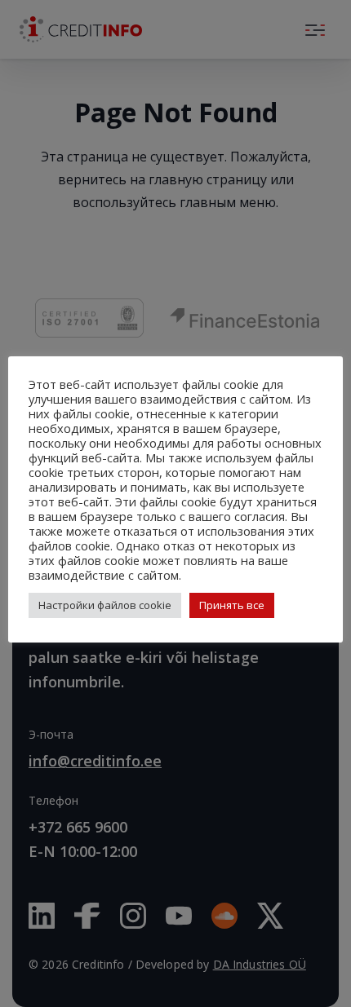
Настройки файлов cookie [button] (104, 605)
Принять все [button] (231, 605)
